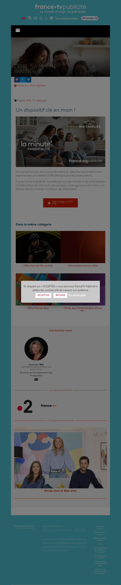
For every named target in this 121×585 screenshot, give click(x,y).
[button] (17, 30)
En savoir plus (77, 295)
